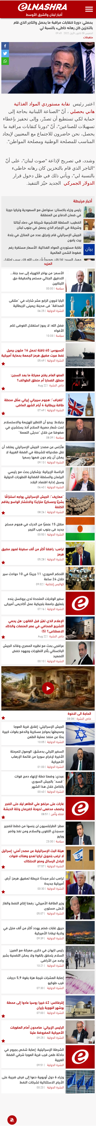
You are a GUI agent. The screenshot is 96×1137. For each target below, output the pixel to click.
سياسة (60, 287)
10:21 (40, 965)
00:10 (41, 661)
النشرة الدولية (55, 310)
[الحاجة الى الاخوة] (48, 688)
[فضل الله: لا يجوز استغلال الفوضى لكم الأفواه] (80, 330)
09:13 (41, 462)
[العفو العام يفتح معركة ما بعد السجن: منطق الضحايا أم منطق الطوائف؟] (80, 379)
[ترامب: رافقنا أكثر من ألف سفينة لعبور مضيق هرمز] (80, 553)
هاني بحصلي (82, 111)
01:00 (41, 766)
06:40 (41, 487)
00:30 (41, 888)
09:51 (40, 1064)
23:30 (49, 841)
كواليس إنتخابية (55, 583)
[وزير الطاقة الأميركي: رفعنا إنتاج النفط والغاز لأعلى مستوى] (80, 907)
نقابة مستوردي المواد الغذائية (42, 103)
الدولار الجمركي (79, 183)
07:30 (40, 987)
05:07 (40, 913)
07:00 (40, 1012)
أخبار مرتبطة (82, 201)
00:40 (41, 791)
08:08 (70, 718)
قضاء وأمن (57, 813)
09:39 (40, 938)
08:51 (44, 814)
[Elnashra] (42, 7)
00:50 (41, 534)
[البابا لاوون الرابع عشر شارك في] (80, 305)
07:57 (41, 866)
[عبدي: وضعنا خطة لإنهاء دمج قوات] (80, 783)
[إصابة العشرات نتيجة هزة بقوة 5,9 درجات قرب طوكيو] (80, 982)
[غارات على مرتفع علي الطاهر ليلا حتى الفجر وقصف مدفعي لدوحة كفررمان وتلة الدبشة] (80, 808)
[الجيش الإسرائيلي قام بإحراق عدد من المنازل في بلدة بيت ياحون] (89, 237)
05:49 (41, 360)
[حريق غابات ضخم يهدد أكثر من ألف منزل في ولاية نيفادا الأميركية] (80, 932)
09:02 (39, 584)
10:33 (49, 335)
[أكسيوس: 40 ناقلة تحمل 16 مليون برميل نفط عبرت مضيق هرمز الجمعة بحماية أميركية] (80, 354)
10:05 (41, 741)
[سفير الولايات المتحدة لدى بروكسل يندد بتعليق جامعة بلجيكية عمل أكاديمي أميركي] (80, 603)
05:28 (41, 559)
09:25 (40, 1037)
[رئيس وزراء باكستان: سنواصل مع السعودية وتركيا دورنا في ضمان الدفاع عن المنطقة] (89, 212)
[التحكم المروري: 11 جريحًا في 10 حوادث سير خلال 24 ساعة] (80, 578)
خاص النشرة (56, 384)
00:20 (40, 1087)
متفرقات (88, 37)
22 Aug (42, 385)
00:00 (49, 288)
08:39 (49, 437)
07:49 (41, 410)
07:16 (41, 608)
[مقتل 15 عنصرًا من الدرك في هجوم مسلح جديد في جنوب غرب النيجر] (80, 528)
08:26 (41, 512)
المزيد (48, 263)
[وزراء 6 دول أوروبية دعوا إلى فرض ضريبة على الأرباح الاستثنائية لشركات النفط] (80, 1081)
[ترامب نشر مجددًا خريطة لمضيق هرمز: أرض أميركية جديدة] (80, 883)
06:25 (41, 310)
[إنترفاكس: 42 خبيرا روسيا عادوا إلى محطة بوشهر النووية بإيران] (80, 1007)
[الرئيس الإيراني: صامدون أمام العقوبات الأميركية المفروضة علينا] (80, 1032)
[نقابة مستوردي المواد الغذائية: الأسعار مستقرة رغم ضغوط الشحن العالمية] (89, 249)
